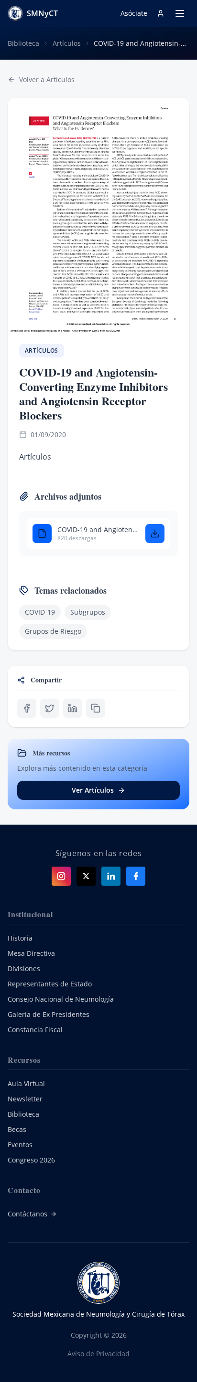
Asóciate (133, 13)
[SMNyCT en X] (86, 876)
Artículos (67, 43)
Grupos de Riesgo (53, 631)
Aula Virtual (26, 1083)
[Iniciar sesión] (160, 13)
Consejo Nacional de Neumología (61, 999)
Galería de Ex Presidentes (48, 1014)
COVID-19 (40, 612)
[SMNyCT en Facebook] (135, 876)
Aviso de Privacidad (98, 1353)
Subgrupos (87, 612)
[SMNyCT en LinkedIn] (110, 876)
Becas (17, 1129)
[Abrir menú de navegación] (179, 13)
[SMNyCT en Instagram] (61, 876)
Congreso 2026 (31, 1159)
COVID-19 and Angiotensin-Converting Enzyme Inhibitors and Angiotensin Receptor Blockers (97, 529)
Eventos (20, 1144)
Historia (20, 937)
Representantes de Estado (50, 983)
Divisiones (24, 968)
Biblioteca (23, 43)
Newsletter (25, 1098)
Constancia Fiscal (35, 1029)
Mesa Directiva (31, 953)
